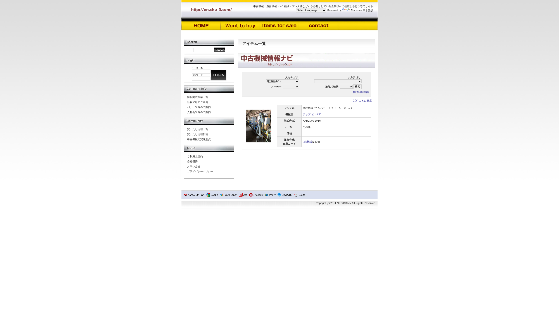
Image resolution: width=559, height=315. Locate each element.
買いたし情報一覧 (197, 129)
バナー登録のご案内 (199, 107)
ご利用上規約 (195, 156)
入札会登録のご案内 (199, 112)
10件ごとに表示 (362, 100)
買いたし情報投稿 (197, 134)
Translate (356, 10)
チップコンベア (312, 114)
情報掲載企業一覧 (197, 97)
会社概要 (192, 161)
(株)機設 (307, 141)
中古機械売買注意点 (199, 139)
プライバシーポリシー (200, 171)
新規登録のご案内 (197, 102)
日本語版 (368, 10)
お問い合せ (193, 166)
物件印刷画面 (361, 92)
